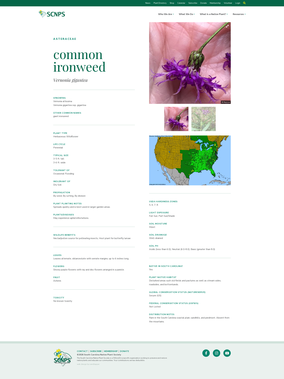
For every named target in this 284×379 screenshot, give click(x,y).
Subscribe (192, 3)
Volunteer (228, 3)
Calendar (181, 3)
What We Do (186, 14)
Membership (215, 3)
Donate (203, 3)
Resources (238, 14)
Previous (146, 63)
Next (232, 63)
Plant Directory (160, 3)
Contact (82, 351)
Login (237, 3)
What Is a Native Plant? (213, 14)
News (147, 3)
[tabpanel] (176, 119)
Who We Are (165, 14)
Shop (172, 3)
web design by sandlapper (88, 364)
